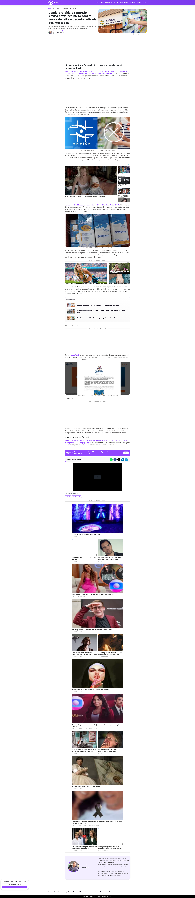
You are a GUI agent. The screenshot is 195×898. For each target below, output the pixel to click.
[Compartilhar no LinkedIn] (122, 459)
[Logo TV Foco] (54, 2)
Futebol (133, 2)
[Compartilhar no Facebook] (115, 459)
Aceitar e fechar (15, 886)
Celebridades (118, 2)
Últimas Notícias (106, 2)
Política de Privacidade (106, 892)
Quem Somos (58, 892)
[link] (73, 866)
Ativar (126, 452)
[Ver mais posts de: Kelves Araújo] (50, 32)
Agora (126, 2)
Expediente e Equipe (71, 892)
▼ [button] (140, 33)
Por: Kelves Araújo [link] (58, 31)
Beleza (139, 2)
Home (97, 2)
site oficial (75, 355)
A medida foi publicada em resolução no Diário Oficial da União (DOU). (92, 205)
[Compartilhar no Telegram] (126, 459)
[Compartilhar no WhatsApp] (111, 459)
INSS (144, 2)
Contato (94, 892)
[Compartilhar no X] (118, 459)
